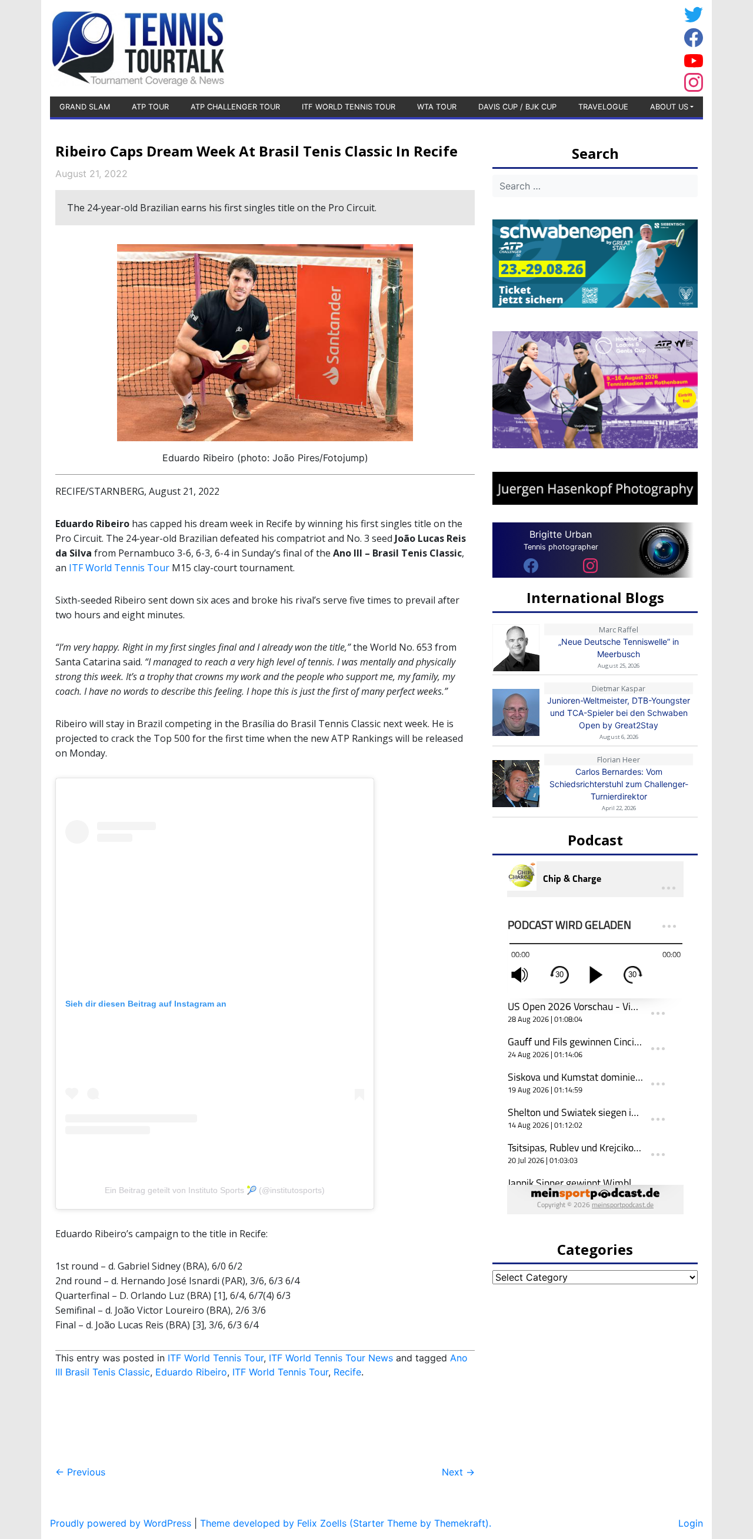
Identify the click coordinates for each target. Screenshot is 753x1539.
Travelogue (603, 106)
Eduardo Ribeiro (191, 1372)
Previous (80, 1472)
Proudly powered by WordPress (120, 1523)
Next (458, 1472)
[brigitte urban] (531, 564)
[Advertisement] (585, 46)
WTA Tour (437, 106)
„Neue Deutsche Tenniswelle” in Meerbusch (618, 648)
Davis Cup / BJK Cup (517, 106)
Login (690, 1523)
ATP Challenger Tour (235, 106)
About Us (669, 106)
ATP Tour (150, 106)
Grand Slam (84, 106)
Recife (347, 1372)
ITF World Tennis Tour (348, 106)
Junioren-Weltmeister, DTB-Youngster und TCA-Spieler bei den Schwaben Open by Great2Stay (618, 712)
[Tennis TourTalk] (138, 47)
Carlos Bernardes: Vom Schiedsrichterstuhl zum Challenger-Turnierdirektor (618, 784)
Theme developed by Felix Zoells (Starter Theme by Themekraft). (345, 1523)
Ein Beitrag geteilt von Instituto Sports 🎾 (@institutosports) (215, 1190)
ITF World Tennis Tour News (331, 1358)
